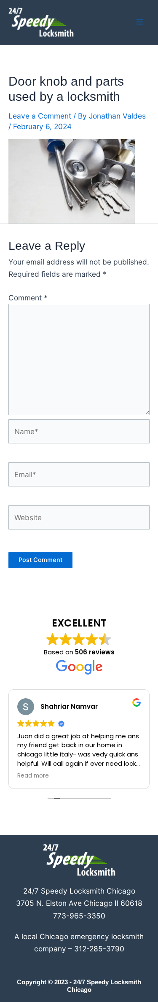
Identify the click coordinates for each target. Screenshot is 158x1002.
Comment (28, 297)
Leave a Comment (39, 115)
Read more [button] (33, 776)
